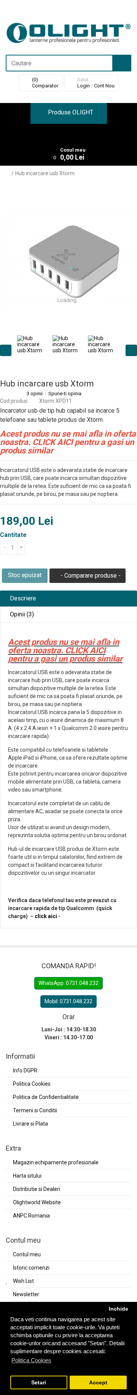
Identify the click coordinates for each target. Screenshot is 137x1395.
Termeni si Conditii (35, 1110)
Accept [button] (98, 1382)
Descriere (22, 598)
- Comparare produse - (90, 575)
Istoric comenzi (31, 1268)
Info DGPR (25, 1070)
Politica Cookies (32, 1084)
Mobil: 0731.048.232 (68, 1001)
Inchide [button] (118, 1309)
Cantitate (13, 534)
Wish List (23, 1281)
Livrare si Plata (30, 1124)
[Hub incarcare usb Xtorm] (68, 263)
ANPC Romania (31, 1216)
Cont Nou (104, 86)
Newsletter (26, 1294)
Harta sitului (27, 1176)
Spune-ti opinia (64, 393)
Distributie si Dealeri (36, 1189)
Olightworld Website (37, 1202)
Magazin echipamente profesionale (56, 1162)
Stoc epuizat (24, 575)
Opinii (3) (21, 614)
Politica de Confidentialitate (46, 1097)
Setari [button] (38, 1382)
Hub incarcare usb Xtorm (45, 173)
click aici (46, 916)
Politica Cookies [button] (31, 1360)
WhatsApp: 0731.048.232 (68, 983)
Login (83, 86)
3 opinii (35, 393)
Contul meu (27, 1254)
